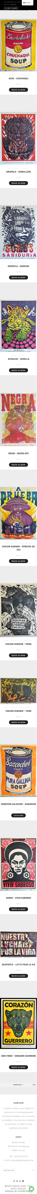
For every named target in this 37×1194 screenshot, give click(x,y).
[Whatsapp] (20, 1181)
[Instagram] (14, 1181)
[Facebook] (17, 1181)
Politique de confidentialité (18, 1191)
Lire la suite (18, 815)
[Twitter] (23, 1181)
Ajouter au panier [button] (18, 89)
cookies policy (13, 4)
